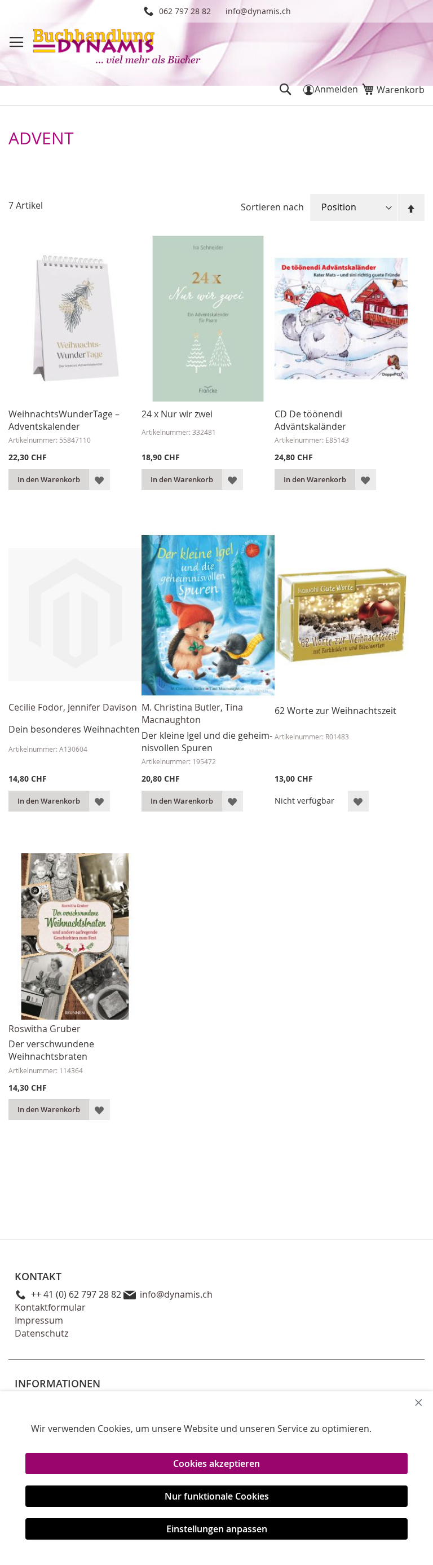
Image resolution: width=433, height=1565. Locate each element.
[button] (99, 479)
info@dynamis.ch (258, 11)
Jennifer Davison (102, 707)
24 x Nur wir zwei (177, 414)
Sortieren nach (272, 207)
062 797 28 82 (185, 11)
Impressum (39, 1320)
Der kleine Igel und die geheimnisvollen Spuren (207, 741)
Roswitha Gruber (44, 1028)
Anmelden (336, 89)
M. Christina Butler (181, 707)
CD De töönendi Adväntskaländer (310, 420)
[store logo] (117, 47)
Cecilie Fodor (35, 707)
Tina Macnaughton (192, 713)
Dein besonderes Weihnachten (74, 729)
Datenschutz (41, 1333)
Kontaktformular (50, 1307)
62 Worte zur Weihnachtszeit (335, 710)
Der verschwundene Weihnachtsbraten (51, 1050)
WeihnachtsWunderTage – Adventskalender (64, 420)
